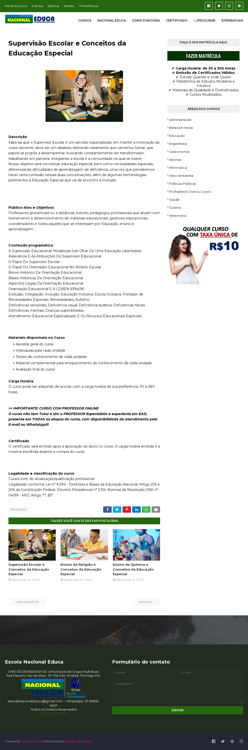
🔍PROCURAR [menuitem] (204, 20)
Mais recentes (27, 602)
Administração (180, 120)
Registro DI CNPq (53, 713)
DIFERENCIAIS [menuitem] (232, 20)
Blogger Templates (78, 741)
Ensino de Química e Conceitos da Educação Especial (133, 569)
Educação (19, 509)
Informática (178, 168)
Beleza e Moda (181, 128)
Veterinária (177, 215)
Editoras (53, 6)
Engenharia (178, 144)
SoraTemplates (31, 741)
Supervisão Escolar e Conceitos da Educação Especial (28, 569)
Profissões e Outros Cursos (190, 191)
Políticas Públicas (182, 184)
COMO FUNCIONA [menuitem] (146, 20)
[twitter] (219, 6)
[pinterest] (239, 6)
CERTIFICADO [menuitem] (176, 20)
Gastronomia (179, 152)
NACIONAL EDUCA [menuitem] (111, 20)
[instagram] (229, 6)
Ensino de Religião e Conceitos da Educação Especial (81, 569)
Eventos (37, 6)
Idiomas (175, 160)
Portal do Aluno (16, 6)
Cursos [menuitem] (84, 20)
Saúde (174, 199)
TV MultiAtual (88, 6)
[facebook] (209, 6)
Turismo (175, 207)
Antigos (145, 602)
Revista (69, 6)
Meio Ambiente (181, 176)
